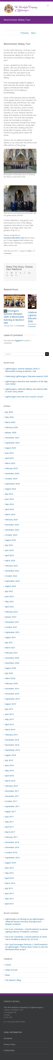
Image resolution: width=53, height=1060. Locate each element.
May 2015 (9, 898)
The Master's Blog (13, 980)
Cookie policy (9, 1050)
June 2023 (9, 550)
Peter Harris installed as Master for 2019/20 (26, 937)
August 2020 (10, 668)
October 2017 (11, 801)
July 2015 (9, 888)
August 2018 (10, 755)
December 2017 (12, 791)
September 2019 (12, 699)
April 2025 (9, 458)
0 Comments (19, 326)
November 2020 (12, 663)
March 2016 (10, 883)
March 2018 (10, 780)
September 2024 (12, 483)
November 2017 (12, 796)
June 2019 (9, 714)
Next (33, 33)
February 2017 (11, 837)
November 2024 (12, 473)
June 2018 (9, 765)
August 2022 (10, 586)
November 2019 (12, 693)
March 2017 (10, 832)
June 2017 (9, 816)
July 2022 (9, 591)
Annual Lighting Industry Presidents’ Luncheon (26, 930)
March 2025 (10, 463)
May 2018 (9, 770)
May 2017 (9, 821)
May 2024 (9, 504)
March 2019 (10, 729)
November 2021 (12, 622)
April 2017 (9, 827)
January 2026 (10, 432)
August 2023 (10, 540)
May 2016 (9, 873)
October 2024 (11, 478)
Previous (25, 33)
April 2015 (9, 903)
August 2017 (10, 811)
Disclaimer (8, 1038)
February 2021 (11, 652)
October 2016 (11, 852)
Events (8, 964)
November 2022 (12, 570)
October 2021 (11, 627)
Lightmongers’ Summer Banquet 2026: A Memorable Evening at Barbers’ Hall (14, 316)
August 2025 (10, 448)
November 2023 (12, 530)
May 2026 (9, 417)
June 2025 (9, 453)
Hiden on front (11, 970)
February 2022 (11, 611)
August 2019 (10, 704)
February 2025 (11, 468)
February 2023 (11, 565)
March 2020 (10, 678)
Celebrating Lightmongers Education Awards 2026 (26, 376)
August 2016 (10, 862)
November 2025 (12, 437)
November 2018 (12, 745)
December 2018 (12, 739)
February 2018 (11, 786)
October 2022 (11, 576)
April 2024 (9, 509)
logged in (19, 340)
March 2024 (10, 514)
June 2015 (9, 893)
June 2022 (9, 596)
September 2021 (12, 632)
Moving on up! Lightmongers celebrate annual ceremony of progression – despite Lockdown (24, 921)
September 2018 (12, 750)
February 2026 (11, 427)
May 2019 (9, 719)
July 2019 (9, 709)
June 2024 (9, 499)
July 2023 (9, 545)
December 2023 (12, 524)
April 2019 (9, 724)
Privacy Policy (9, 1044)
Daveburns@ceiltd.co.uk (14, 237)
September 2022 (12, 581)
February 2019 (11, 734)
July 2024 (9, 494)
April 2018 (9, 775)
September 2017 (12, 806)
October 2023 (11, 535)
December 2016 (12, 842)
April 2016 (9, 878)
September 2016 (12, 857)
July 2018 (9, 760)
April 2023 (9, 555)
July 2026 (9, 412)
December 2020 (12, 658)
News (30, 251)
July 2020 (9, 673)
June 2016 (9, 868)
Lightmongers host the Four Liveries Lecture (24, 396)
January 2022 (10, 617)
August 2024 (10, 489)
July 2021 (9, 642)
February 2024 (11, 519)
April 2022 (9, 606)
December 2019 (12, 688)
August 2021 (10, 637)
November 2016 (12, 847)
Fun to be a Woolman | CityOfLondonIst (22, 929)
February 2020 (11, 683)
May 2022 (9, 601)
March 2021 (10, 647)
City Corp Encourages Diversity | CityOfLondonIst (26, 944)
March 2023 (10, 560)
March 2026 (10, 422)
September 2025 (12, 442)
